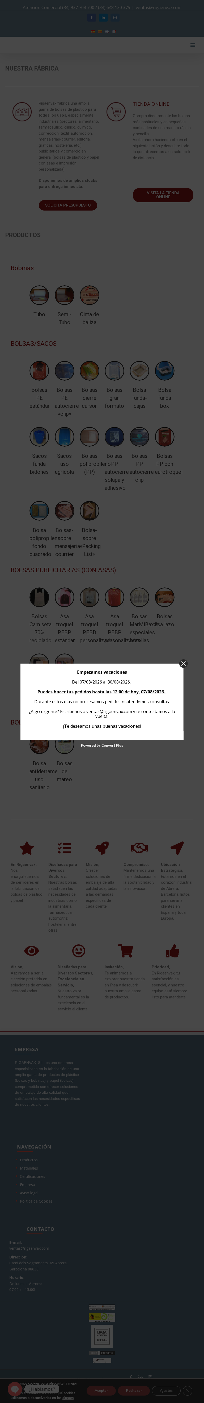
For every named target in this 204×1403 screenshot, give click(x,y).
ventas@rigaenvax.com (109, 711)
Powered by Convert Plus (102, 745)
